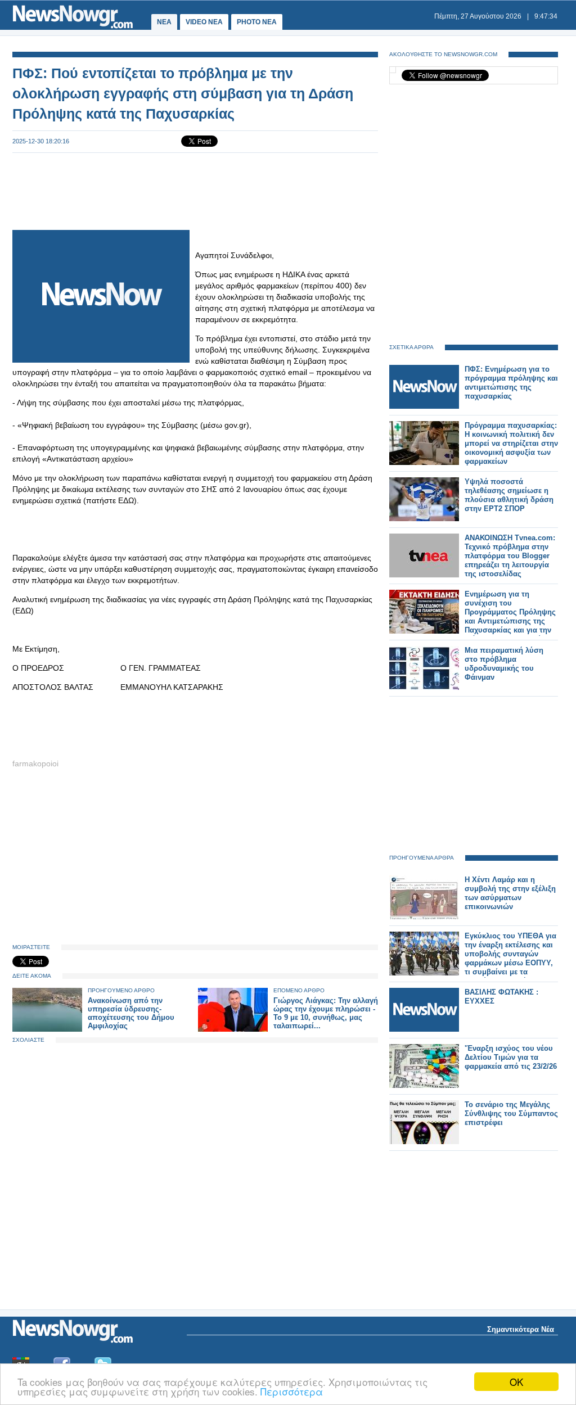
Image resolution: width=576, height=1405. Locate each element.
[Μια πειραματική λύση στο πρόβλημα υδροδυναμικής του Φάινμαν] (424, 687)
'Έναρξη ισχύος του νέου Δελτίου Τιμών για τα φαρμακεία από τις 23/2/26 (511, 1057)
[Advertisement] (195, 190)
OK (516, 1382)
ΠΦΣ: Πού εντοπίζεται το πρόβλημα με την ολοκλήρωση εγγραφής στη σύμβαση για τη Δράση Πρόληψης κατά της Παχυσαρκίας (182, 93)
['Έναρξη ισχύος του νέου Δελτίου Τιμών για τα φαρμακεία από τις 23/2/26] (424, 1085)
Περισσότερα (291, 1391)
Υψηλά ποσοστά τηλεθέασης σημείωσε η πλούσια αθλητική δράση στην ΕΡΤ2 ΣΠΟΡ (509, 495)
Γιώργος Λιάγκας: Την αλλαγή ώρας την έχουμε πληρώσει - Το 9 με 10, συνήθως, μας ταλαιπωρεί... (325, 1013)
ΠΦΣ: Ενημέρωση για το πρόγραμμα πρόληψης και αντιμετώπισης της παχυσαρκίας (511, 382)
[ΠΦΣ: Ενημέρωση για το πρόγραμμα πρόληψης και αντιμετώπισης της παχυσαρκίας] (424, 406)
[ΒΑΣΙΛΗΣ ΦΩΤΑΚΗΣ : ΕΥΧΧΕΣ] (424, 1029)
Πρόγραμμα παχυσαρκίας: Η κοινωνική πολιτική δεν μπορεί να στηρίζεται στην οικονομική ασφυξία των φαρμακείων (511, 443)
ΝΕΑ (164, 22)
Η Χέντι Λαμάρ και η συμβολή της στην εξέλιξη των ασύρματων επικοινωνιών (510, 893)
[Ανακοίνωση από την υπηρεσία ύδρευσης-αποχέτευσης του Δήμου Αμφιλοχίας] (47, 1029)
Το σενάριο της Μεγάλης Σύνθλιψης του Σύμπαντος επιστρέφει (511, 1113)
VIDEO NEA (204, 22)
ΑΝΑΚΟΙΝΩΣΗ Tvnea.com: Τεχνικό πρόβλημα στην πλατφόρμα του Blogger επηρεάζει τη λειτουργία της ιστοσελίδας (510, 556)
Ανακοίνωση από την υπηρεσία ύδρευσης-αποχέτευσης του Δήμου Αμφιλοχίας (131, 1013)
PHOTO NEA (257, 22)
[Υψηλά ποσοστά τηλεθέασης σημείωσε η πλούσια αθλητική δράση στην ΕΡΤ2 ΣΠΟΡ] (424, 518)
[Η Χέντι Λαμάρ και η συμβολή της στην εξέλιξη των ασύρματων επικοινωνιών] (424, 916)
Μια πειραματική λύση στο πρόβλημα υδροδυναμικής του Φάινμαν (504, 663)
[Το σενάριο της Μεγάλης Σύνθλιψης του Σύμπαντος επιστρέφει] (424, 1141)
